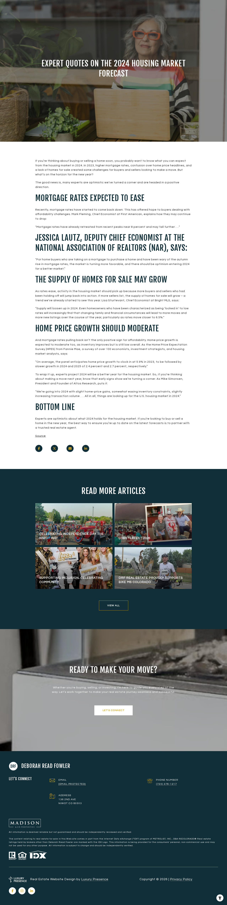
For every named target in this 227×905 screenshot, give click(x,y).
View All (113, 605)
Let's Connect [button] (113, 710)
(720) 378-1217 (166, 784)
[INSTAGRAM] (22, 890)
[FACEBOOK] (12, 890)
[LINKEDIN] (31, 890)
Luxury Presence (94, 879)
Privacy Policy (181, 879)
